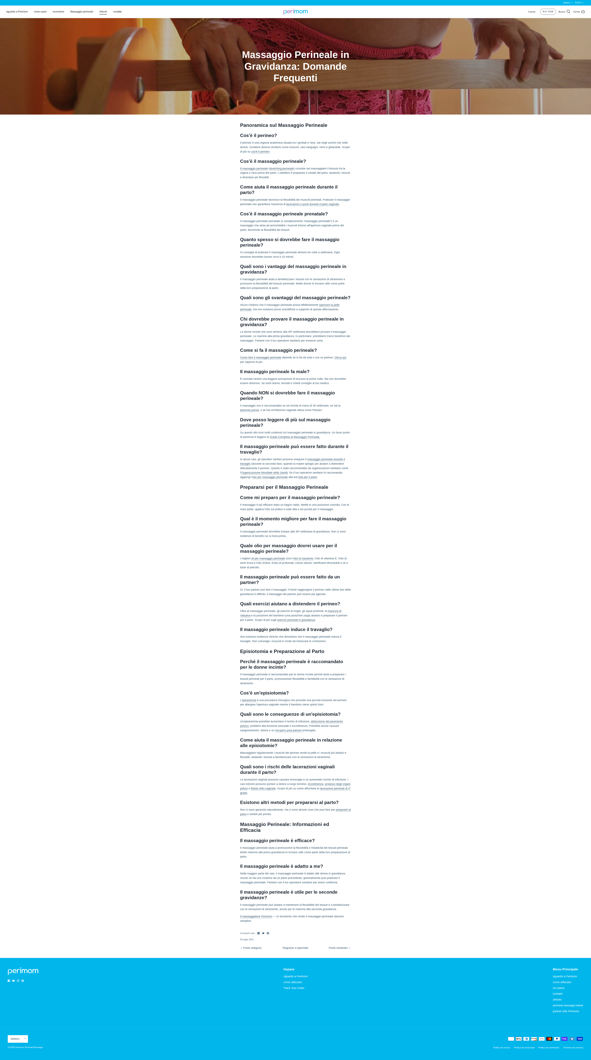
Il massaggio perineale (254, 168)
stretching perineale (281, 168)
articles (557, 999)
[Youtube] (13, 981)
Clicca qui (340, 357)
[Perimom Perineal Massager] (295, 12)
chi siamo (559, 988)
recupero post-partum (288, 730)
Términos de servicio (573, 1047)
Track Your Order (293, 988)
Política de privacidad (524, 1047)
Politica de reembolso (548, 1047)
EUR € (578, 2)
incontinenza (315, 784)
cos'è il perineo (260, 151)
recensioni (58, 11)
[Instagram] (18, 981)
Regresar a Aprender (295, 947)
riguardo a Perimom (17, 11)
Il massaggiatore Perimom (256, 916)
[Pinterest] (23, 981)
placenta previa (249, 410)
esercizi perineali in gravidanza (296, 619)
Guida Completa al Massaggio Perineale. (295, 437)
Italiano (566, 2)
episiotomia (249, 700)
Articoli (103, 11)
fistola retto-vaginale (263, 788)
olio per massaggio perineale (270, 477)
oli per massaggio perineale (268, 558)
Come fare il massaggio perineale (260, 357)
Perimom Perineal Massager (29, 1047)
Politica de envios (501, 1047)
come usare (40, 11)
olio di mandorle (303, 558)
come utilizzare (292, 982)
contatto (117, 11)
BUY (548, 11)
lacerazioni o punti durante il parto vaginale (312, 204)
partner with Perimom (566, 1011)
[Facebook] (9, 981)
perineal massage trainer (568, 1005)
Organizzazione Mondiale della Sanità (264, 472)
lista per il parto (307, 477)
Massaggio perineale (81, 11)
